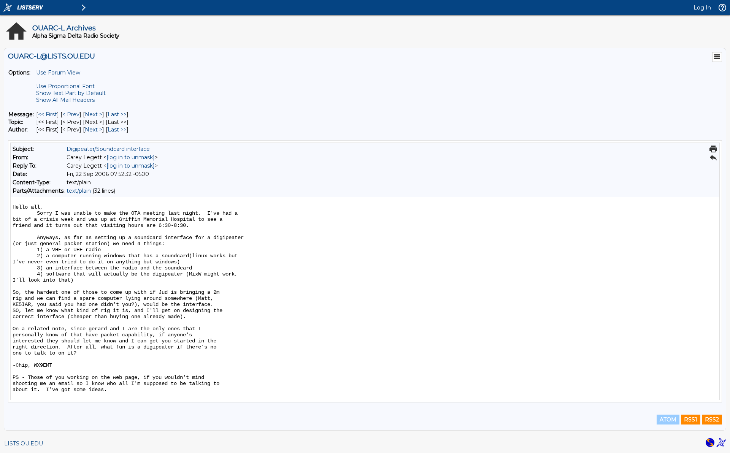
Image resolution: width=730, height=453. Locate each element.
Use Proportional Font (65, 86)
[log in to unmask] (130, 157)
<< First (47, 114)
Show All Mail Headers (65, 100)
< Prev (70, 114)
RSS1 (690, 419)
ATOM (668, 419)
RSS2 (712, 419)
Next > (93, 114)
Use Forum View (58, 72)
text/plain (79, 190)
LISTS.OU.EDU (23, 443)
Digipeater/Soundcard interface (108, 149)
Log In (702, 7)
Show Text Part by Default (71, 93)
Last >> (117, 114)
